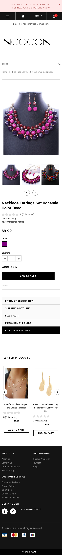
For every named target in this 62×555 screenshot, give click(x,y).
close (59, 4)
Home (4, 72)
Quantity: (6, 253)
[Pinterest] (13, 511)
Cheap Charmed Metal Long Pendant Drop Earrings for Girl (46, 407)
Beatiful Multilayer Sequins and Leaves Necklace (16, 406)
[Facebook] (5, 511)
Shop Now (44, 8)
